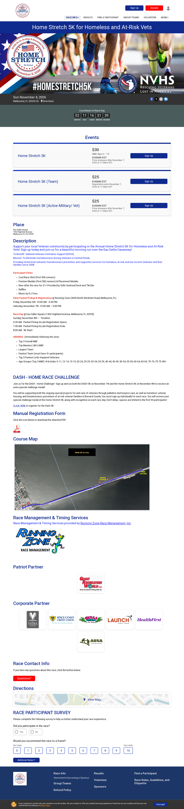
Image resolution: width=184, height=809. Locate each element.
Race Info (71, 17)
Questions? (24, 678)
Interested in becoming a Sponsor (71, 777)
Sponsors (100, 786)
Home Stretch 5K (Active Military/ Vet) (49, 206)
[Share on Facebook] (152, 99)
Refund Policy (62, 790)
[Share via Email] (161, 99)
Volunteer (150, 17)
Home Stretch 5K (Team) (38, 181)
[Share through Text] (166, 99)
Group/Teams (131, 17)
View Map (94, 699)
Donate (154, 7)
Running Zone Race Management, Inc (105, 523)
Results (88, 17)
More (164, 17)
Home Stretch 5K (32, 156)
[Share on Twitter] (156, 99)
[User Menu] (168, 8)
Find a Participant (108, 17)
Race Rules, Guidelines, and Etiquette (151, 782)
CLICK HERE (19, 405)
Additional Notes (25, 760)
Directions (48, 101)
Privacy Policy (45, 805)
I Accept (160, 804)
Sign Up (134, 7)
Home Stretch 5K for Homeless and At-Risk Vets (92, 27)
